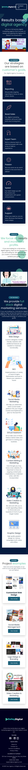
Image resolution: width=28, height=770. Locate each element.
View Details (14, 599)
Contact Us (20, 7)
